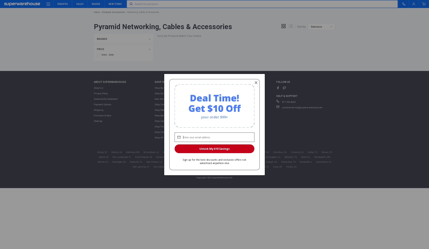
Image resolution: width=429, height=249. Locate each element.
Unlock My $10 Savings (214, 149)
